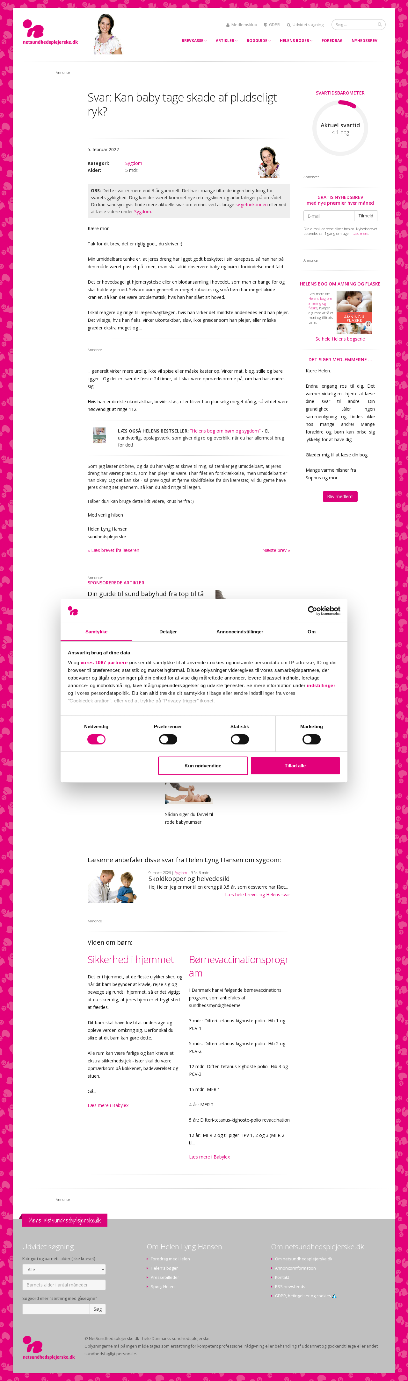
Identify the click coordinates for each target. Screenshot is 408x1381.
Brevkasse (193, 40)
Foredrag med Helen (170, 1259)
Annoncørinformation (295, 1268)
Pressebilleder (165, 1277)
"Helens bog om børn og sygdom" (225, 431)
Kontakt (282, 1277)
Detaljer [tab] (168, 631)
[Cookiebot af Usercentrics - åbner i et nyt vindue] (312, 611)
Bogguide (257, 40)
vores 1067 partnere (104, 662)
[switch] (168, 739)
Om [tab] (312, 631)
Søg (98, 1309)
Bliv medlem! (340, 496)
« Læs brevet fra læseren (113, 550)
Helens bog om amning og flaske (340, 284)
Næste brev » (276, 550)
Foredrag (332, 40)
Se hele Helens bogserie (340, 339)
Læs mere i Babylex (108, 1105)
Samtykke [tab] (96, 631)
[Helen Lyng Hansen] (268, 162)
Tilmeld (365, 216)
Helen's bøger (164, 1268)
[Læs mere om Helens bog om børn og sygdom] (100, 435)
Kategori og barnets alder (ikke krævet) (58, 1258)
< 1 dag (340, 132)
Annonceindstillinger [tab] (240, 631)
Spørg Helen (163, 1286)
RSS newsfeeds (290, 1286)
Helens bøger (295, 40)
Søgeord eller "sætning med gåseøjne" (59, 1298)
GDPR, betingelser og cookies (303, 1296)
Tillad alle (295, 765)
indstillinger (321, 685)
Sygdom (133, 163)
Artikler (225, 40)
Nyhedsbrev (364, 40)
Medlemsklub (244, 24)
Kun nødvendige (203, 765)
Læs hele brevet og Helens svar (257, 894)
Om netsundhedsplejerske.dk (303, 1259)
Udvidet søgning (308, 24)
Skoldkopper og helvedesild (189, 878)
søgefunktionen (252, 204)
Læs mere (360, 233)
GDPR (274, 24)
